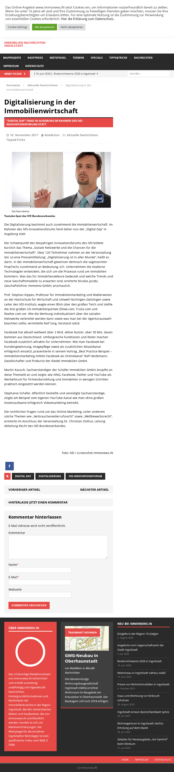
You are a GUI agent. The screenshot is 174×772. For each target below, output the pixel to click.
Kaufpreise (35, 57)
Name (12, 565)
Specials (97, 57)
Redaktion (52, 135)
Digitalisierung (50, 476)
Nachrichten (143, 57)
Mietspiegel (58, 57)
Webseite (15, 589)
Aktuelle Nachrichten (82, 135)
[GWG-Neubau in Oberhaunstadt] (87, 648)
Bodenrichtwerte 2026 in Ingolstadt (139, 661)
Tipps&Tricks (118, 57)
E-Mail (12, 577)
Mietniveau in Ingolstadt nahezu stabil (141, 673)
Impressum (11, 66)
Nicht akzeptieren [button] (72, 27)
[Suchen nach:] (148, 73)
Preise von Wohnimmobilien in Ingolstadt (143, 684)
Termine (78, 57)
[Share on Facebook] (9, 469)
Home (125, 759)
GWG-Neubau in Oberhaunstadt (81, 658)
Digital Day (23, 476)
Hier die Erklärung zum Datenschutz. (87, 19)
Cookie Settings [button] (17, 27)
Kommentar (16, 533)
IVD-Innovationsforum (85, 476)
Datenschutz (34, 66)
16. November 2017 (24, 135)
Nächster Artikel (94, 490)
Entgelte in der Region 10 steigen (137, 634)
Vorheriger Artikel (24, 490)
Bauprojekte (12, 57)
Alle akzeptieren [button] (45, 27)
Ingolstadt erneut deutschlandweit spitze (143, 712)
